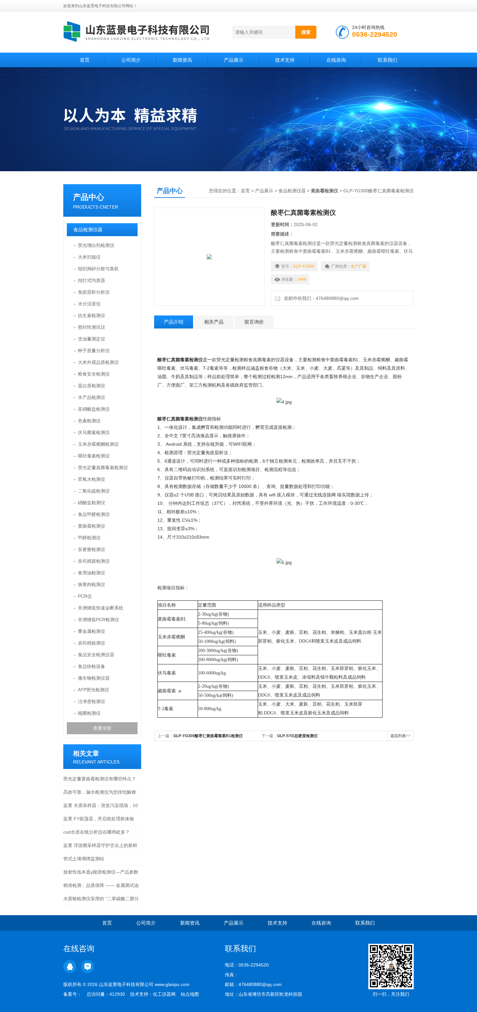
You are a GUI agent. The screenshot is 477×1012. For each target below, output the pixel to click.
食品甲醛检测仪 (94, 514)
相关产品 (214, 322)
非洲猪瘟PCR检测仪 (98, 619)
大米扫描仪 (89, 257)
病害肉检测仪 (91, 584)
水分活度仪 (89, 303)
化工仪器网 (164, 994)
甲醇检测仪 (89, 537)
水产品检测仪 (91, 397)
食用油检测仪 (91, 572)
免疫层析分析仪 (94, 292)
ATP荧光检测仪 (93, 689)
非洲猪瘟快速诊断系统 (100, 607)
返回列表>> (400, 736)
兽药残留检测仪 (94, 561)
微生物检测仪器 (94, 678)
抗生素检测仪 (91, 315)
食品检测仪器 (88, 229)
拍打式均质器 (91, 280)
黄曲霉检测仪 (91, 526)
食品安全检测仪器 (96, 654)
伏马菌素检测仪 (94, 432)
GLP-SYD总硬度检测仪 (297, 736)
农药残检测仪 (91, 643)
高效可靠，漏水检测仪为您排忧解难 (99, 792)
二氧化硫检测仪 (94, 490)
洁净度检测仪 (91, 701)
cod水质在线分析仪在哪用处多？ (96, 832)
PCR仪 (85, 596)
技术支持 (285, 60)
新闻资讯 (182, 60)
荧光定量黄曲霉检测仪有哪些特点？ (99, 778)
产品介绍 (173, 322)
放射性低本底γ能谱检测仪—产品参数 (100, 872)
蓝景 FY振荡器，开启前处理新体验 (98, 818)
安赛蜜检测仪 (91, 549)
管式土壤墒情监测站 (83, 858)
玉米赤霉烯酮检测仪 (98, 444)
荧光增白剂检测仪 (96, 245)
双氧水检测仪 (91, 479)
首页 (85, 60)
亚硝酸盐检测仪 (94, 409)
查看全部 (102, 728)
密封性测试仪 (91, 327)
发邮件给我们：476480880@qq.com (320, 298)
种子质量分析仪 (94, 350)
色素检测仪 (89, 420)
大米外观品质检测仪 (98, 362)
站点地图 (190, 994)
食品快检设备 (91, 666)
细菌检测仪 (89, 713)
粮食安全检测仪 (94, 374)
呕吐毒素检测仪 (94, 455)
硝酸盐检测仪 (91, 502)
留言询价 (254, 322)
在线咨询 (336, 60)
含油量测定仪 (91, 338)
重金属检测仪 (91, 631)
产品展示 (233, 60)
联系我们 (387, 60)
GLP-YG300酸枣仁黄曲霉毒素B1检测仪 (208, 736)
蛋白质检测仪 (91, 385)
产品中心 (88, 197)
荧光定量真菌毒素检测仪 (103, 467)
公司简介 (131, 60)
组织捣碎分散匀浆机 (98, 268)
